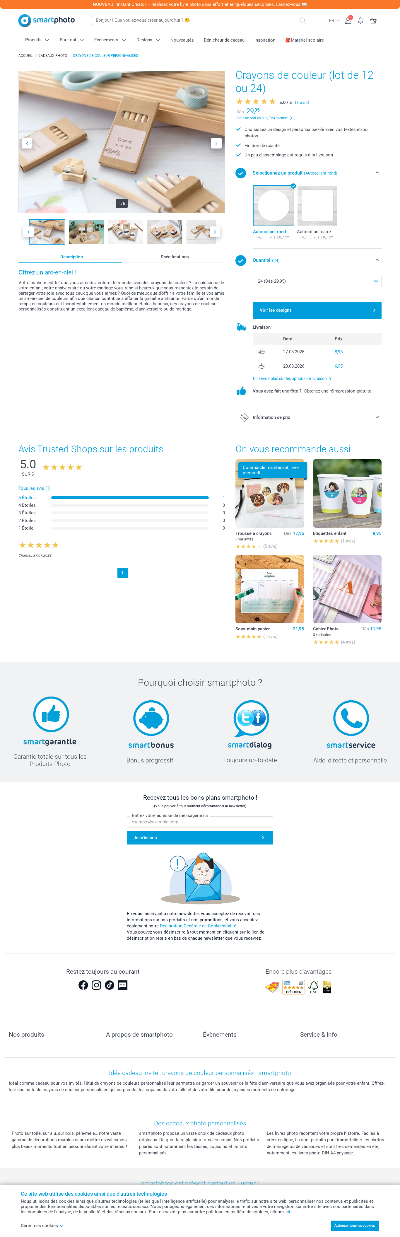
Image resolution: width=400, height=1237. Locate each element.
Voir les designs (276, 310)
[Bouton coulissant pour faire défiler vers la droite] (216, 143)
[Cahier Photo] (347, 589)
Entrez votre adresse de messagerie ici (170, 815)
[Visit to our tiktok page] (109, 985)
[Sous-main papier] (269, 589)
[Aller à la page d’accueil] (46, 20)
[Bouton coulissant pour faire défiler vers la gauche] (27, 143)
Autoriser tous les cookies (354, 1226)
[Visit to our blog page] (123, 985)
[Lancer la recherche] (302, 20)
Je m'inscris (145, 837)
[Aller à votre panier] (373, 20)
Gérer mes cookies (39, 1225)
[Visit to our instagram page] (96, 985)
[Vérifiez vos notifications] (361, 20)
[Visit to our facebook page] (83, 985)
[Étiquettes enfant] (347, 493)
